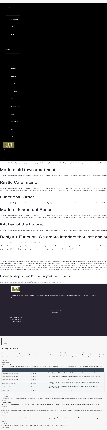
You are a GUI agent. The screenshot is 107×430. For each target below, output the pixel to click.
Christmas (13, 34)
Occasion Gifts (15, 42)
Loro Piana (14, 129)
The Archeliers (14, 68)
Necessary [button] (4, 360)
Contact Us (55, 312)
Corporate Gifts (10, 137)
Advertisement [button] (5, 414)
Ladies (12, 27)
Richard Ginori (14, 99)
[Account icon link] (4, 160)
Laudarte (13, 83)
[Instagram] (4, 150)
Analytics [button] (4, 406)
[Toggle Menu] (13, 13)
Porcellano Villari (15, 106)
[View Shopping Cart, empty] (4, 155)
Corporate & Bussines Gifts (55, 310)
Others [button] (3, 421)
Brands (8, 49)
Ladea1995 (13, 76)
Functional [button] (4, 394)
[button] (16, 8)
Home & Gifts (14, 19)
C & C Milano (14, 91)
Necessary (6, 362)
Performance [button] (5, 400)
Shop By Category (11, 8)
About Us (55, 306)
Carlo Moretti (14, 61)
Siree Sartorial (14, 121)
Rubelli (12, 114)
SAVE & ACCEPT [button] (6, 427)
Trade (55, 308)
